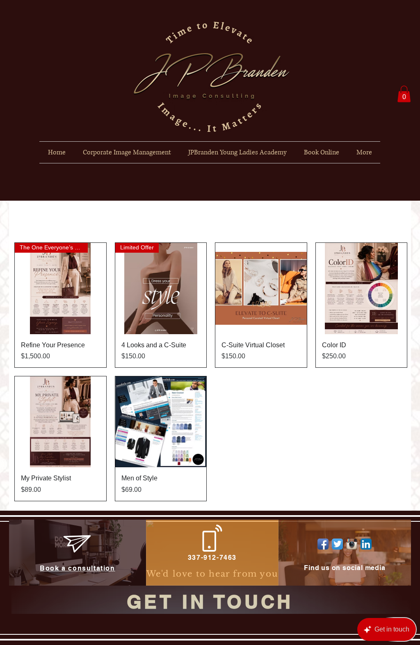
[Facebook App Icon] (323, 544)
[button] (404, 94)
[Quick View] (261, 288)
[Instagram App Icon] (351, 544)
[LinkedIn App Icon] (366, 544)
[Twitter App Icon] (337, 544)
